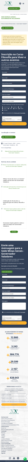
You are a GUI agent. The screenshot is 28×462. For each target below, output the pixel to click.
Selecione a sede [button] (13, 8)
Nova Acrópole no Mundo (7, 429)
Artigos (3, 434)
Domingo (5, 110)
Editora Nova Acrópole (6, 440)
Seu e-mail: (5, 78)
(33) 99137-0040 (9, 28)
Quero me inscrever (7, 271)
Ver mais (14, 231)
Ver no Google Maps (6, 147)
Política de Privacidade (19, 113)
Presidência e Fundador (7, 423)
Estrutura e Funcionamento (8, 420)
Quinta (10, 108)
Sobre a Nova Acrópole (6, 418)
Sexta (16, 108)
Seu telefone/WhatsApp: (8, 89)
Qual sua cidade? (6, 94)
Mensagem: (5, 301)
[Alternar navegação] (23, 3)
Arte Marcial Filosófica (6, 448)
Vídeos (3, 437)
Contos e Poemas (5, 439)
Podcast (3, 436)
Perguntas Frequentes (6, 450)
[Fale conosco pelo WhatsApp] (25, 459)
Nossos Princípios (5, 421)
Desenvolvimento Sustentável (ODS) (10, 425)
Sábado (21, 108)
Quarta (5, 108)
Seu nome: (5, 72)
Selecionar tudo (7, 107)
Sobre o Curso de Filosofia (7, 445)
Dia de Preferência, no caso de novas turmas (13, 104)
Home (11, 14)
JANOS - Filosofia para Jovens (8, 447)
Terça (20, 107)
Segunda (15, 107)
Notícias (3, 432)
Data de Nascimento (7, 83)
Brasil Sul (3, 428)
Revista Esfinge (5, 442)
